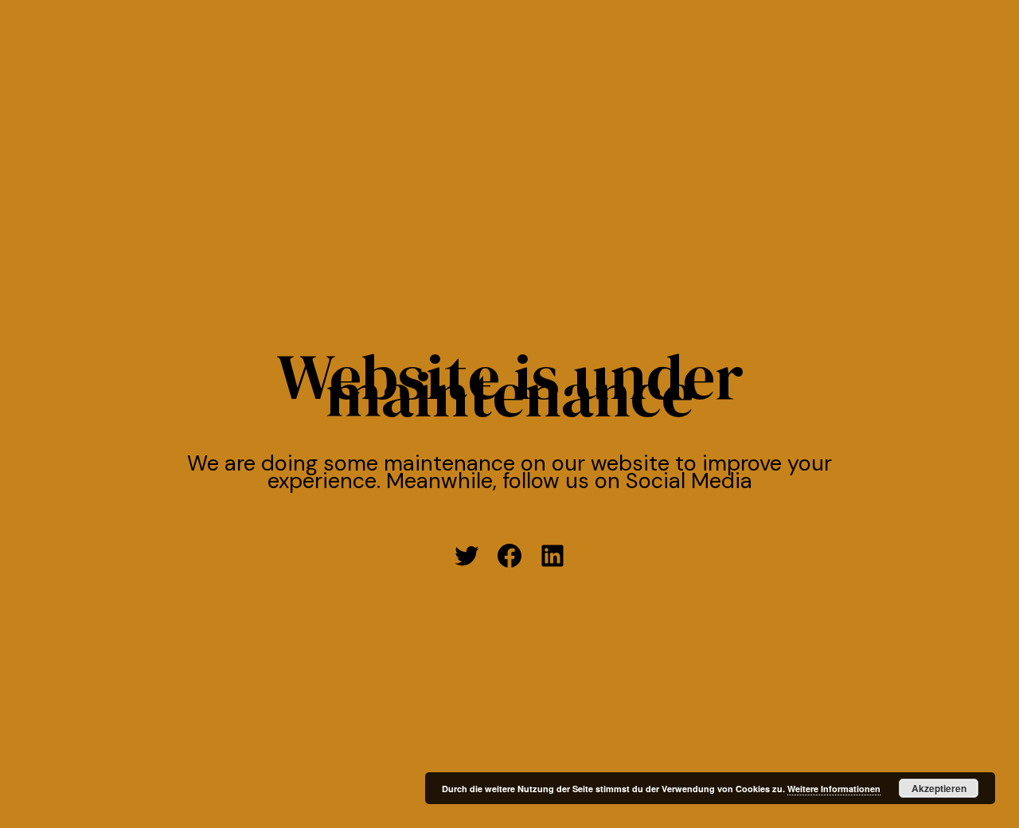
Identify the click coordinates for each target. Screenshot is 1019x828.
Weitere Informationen (833, 789)
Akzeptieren (939, 788)
